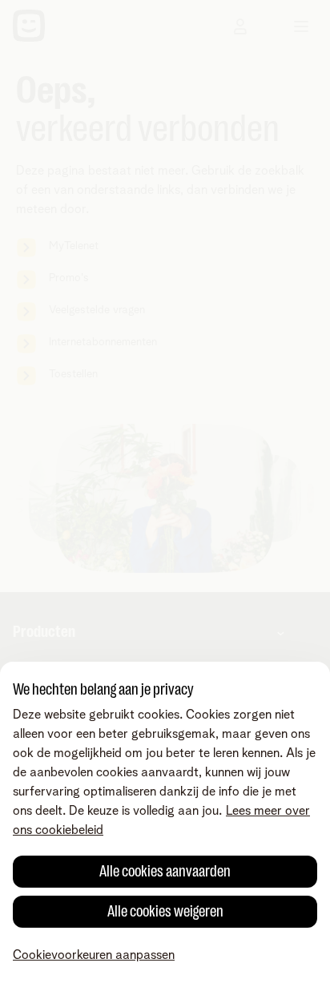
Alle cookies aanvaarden (165, 871)
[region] (165, 824)
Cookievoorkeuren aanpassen (94, 955)
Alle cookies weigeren (165, 911)
